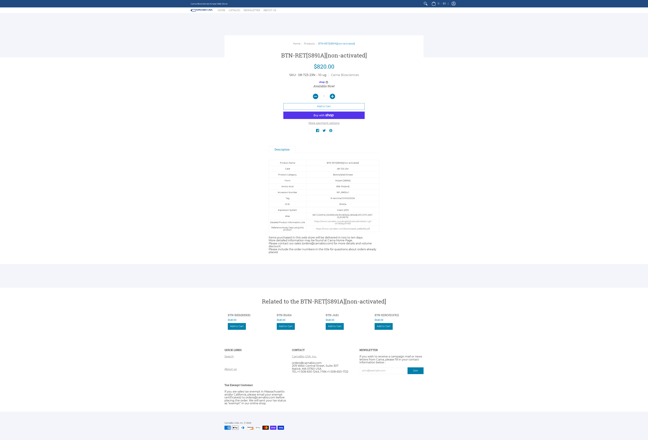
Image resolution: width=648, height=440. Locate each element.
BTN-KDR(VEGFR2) (387, 315)
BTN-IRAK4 (284, 315)
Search (229, 356)
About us (230, 369)
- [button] (442, 3)
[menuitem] (425, 3)
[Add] (332, 96)
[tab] (282, 149)
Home (296, 43)
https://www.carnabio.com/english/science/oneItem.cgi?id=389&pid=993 (343, 222)
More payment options (324, 123)
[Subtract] (315, 96)
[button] (453, 3)
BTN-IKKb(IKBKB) (239, 315)
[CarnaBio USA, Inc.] (202, 10)
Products (309, 43)
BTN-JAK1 (332, 315)
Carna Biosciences (345, 75)
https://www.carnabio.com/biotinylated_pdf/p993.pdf (343, 228)
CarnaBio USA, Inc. (304, 356)
